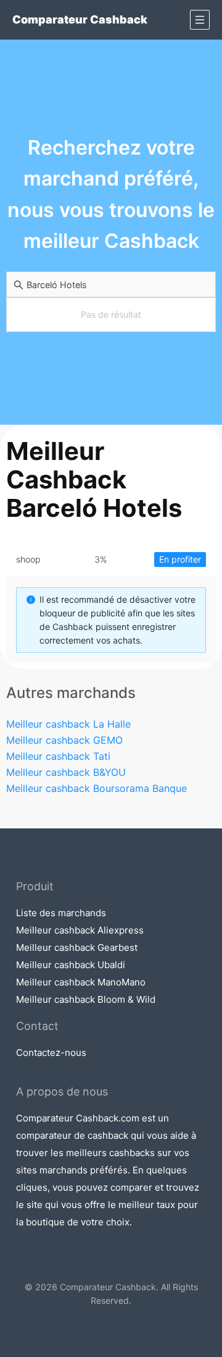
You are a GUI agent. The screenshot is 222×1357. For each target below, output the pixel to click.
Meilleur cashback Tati (58, 756)
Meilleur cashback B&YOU (66, 772)
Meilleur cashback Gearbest (77, 947)
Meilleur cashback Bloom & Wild (85, 999)
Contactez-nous (51, 1052)
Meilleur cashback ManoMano (81, 982)
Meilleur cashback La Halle (68, 724)
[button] (200, 20)
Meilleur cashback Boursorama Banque (96, 788)
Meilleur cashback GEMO (64, 740)
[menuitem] (200, 20)
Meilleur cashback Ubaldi (70, 965)
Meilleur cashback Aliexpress (80, 930)
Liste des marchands (61, 913)
